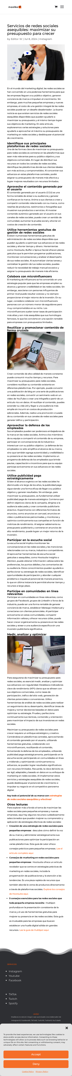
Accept (36, 1054)
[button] (67, 1028)
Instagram (45, 39)
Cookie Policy (28, 1071)
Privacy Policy (42, 1071)
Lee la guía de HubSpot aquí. (34, 930)
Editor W (16, 39)
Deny (36, 1064)
